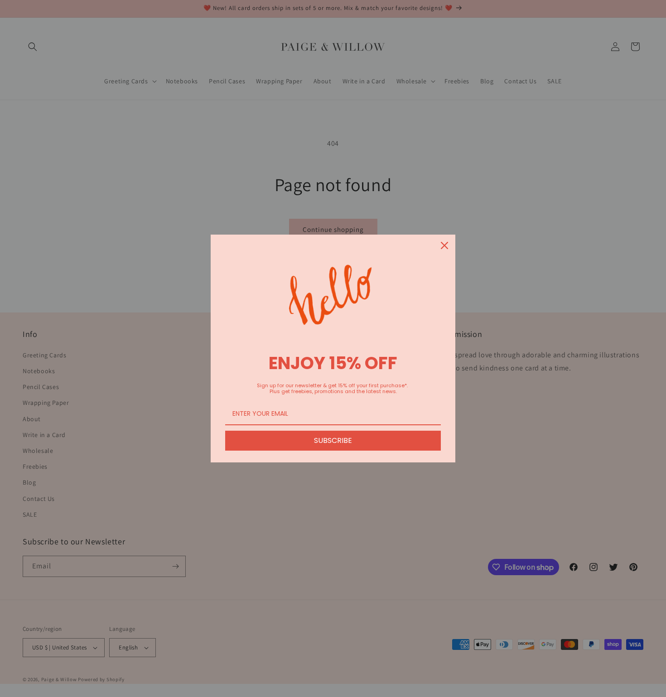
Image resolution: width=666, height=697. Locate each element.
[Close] (444, 245)
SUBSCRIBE (333, 440)
